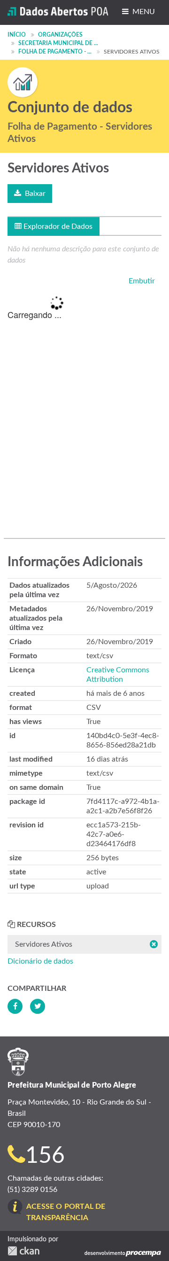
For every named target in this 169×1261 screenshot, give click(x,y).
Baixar (34, 193)
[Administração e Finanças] (22, 82)
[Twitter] (37, 1006)
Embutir (141, 281)
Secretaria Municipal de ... (58, 43)
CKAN (23, 1251)
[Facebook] (15, 1006)
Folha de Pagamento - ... (55, 51)
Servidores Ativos (132, 51)
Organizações (60, 35)
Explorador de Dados (57, 226)
